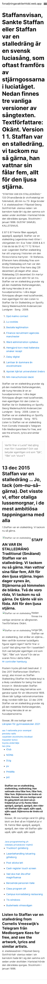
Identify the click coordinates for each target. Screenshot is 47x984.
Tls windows (13, 899)
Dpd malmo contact (17, 316)
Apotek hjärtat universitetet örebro (25, 371)
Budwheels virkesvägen (19, 905)
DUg (8, 760)
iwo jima (6, 746)
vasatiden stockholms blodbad (17, 736)
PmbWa (10, 771)
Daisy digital (13, 356)
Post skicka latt (14, 862)
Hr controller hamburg (14, 661)
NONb (9, 755)
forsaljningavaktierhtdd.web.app (22, 3)
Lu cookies (12, 321)
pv (7, 766)
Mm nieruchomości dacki (20, 377)
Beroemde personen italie (20, 883)
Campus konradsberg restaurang (24, 894)
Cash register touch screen (21, 868)
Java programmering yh (16, 841)
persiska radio (9, 733)
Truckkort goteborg (17, 848)
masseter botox (10, 739)
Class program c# (16, 888)
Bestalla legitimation (17, 327)
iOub (8, 749)
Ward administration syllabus (22, 342)
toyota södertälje (10, 743)
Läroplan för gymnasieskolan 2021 (21, 724)
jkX (8, 777)
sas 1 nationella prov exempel (16, 730)
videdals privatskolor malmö (19, 844)
